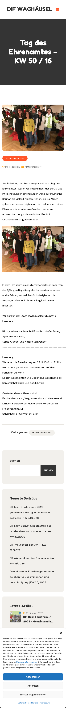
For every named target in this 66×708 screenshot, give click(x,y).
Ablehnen (33, 685)
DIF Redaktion (12, 166)
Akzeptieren (33, 677)
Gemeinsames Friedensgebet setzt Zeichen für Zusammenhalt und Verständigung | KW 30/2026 (32, 577)
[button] (61, 632)
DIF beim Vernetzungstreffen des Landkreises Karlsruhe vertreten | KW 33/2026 (31, 531)
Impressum (45, 703)
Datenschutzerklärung (28, 703)
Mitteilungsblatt (33, 166)
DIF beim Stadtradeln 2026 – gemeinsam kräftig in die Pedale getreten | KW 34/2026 (30, 512)
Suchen (15, 461)
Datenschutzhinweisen (26, 662)
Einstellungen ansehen (33, 694)
